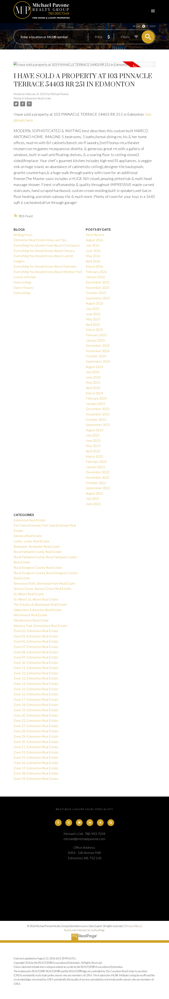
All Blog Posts (23, 235)
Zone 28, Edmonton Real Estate (36, 731)
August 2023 (94, 430)
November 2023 (97, 414)
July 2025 (92, 308)
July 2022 (92, 498)
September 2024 (98, 361)
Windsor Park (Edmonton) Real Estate (40, 626)
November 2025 (97, 287)
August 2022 (94, 493)
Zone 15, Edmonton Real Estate (36, 689)
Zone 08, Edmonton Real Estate (36, 652)
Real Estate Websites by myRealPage (84, 930)
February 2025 (96, 335)
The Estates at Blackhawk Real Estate (40, 604)
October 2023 (96, 419)
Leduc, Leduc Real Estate (31, 541)
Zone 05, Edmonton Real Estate (36, 641)
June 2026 (93, 251)
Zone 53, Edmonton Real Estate (36, 752)
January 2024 (95, 403)
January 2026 (95, 277)
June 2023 (93, 440)
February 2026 (96, 272)
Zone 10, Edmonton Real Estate (36, 662)
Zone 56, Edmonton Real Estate (36, 763)
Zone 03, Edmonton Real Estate (36, 636)
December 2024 (97, 345)
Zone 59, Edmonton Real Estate (36, 778)
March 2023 (94, 456)
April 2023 (93, 451)
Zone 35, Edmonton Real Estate (36, 742)
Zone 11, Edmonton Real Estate (36, 668)
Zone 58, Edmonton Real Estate (36, 773)
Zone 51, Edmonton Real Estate (36, 747)
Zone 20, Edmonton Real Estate (36, 715)
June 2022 (93, 504)
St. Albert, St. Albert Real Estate (36, 599)
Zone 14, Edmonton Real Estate (36, 683)
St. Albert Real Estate (29, 594)
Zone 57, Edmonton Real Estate (36, 768)
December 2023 (97, 409)
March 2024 (94, 393)
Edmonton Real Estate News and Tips (40, 240)
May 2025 (93, 319)
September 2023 (98, 425)
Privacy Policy (132, 926)
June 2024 (93, 377)
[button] (58, 822)
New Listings (23, 282)
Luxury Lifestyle (25, 277)
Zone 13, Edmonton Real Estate (36, 678)
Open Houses (23, 287)
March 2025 (94, 329)
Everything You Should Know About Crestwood (46, 245)
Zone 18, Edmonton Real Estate (36, 704)
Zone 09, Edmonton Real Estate (36, 657)
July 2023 (92, 435)
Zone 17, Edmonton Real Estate (36, 699)
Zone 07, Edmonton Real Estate (36, 647)
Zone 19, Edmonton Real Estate (36, 710)
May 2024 (93, 382)
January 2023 (95, 467)
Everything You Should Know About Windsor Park (48, 272)
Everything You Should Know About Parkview (45, 266)
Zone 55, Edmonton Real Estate (36, 757)
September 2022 (98, 488)
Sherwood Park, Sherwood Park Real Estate (44, 583)
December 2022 (97, 472)
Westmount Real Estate (30, 615)
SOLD (152, 26)
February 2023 (96, 461)
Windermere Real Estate (31, 620)
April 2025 (93, 324)
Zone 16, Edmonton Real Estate (36, 694)
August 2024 (94, 367)
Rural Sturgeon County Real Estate (38, 567)
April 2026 (93, 261)
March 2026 (94, 266)
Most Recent (95, 235)
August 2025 (94, 303)
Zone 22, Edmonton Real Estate (36, 720)
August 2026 (94, 240)
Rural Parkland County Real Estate (38, 552)
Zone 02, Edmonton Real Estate (36, 631)
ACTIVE (137, 26)
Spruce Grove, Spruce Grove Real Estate (42, 588)
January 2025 (95, 340)
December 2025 (97, 282)
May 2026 (93, 256)
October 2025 (96, 293)
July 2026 (92, 245)
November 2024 (97, 351)
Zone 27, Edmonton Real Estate (36, 726)
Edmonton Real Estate (38, 98)
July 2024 (92, 372)
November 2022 (97, 477)
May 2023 (93, 446)
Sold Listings (22, 293)
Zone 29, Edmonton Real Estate (36, 736)
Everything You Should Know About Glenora (44, 251)
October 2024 (96, 356)
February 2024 (96, 398)
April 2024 (93, 388)
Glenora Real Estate (28, 536)
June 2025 (93, 314)
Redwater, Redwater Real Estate (37, 546)
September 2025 (98, 298)
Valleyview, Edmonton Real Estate (37, 610)
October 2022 (96, 483)
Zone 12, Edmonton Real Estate (36, 673)
